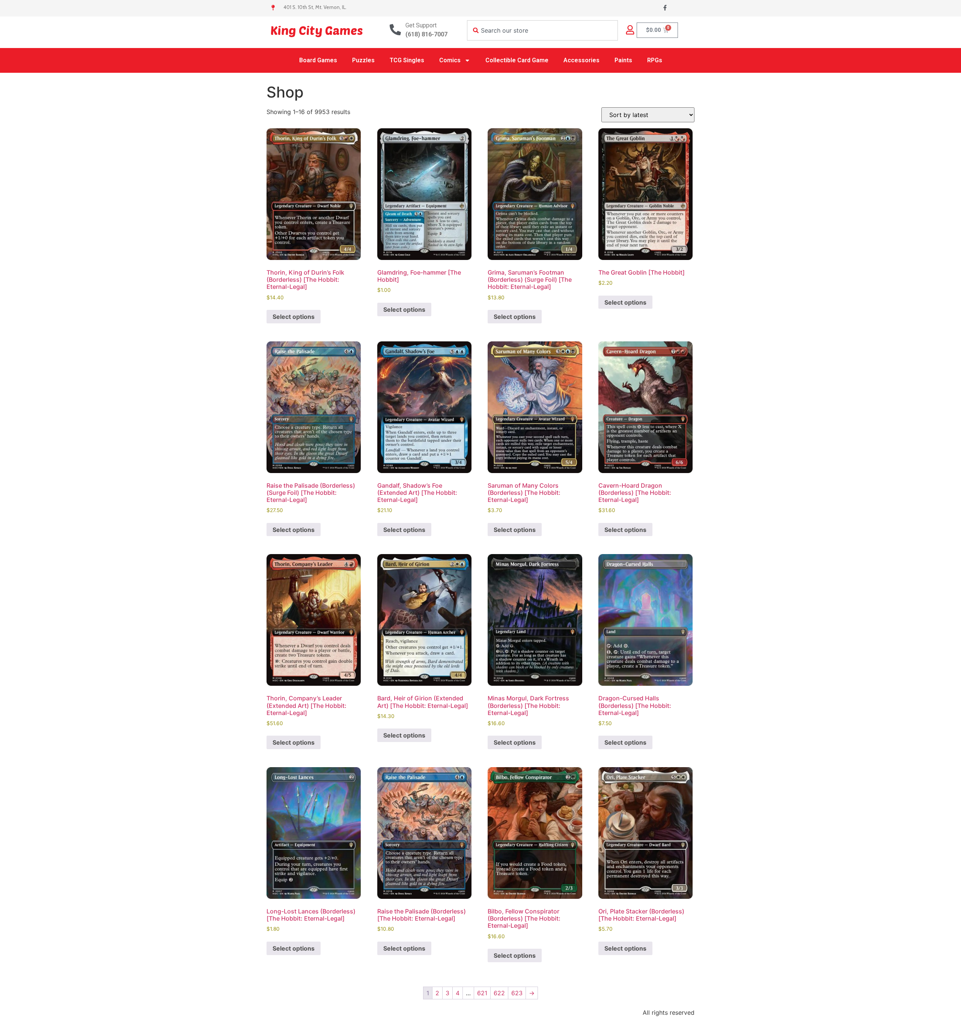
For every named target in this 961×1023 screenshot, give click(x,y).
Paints (623, 60)
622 (499, 993)
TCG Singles (407, 60)
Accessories (581, 60)
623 (517, 993)
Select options (294, 316)
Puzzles (363, 60)
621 (482, 993)
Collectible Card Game (516, 60)
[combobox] (542, 30)
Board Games (318, 60)
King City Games (316, 30)
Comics (450, 60)
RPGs (654, 60)
